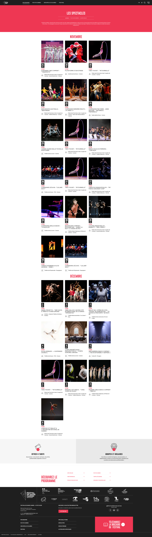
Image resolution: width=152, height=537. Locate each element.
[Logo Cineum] (54, 499)
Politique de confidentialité (17, 534)
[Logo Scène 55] (85, 499)
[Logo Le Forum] (75, 499)
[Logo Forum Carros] (65, 499)
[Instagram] (117, 510)
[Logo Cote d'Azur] (125, 491)
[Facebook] (110, 510)
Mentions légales (5, 534)
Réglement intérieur (32, 534)
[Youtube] (114, 510)
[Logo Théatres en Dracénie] (106, 499)
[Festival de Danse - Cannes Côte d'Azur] (5, 3)
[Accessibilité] (142, 2)
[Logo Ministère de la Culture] (46, 491)
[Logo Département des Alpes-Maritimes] (95, 491)
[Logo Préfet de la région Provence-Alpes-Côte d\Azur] (61, 491)
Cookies (40, 534)
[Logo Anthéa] (43, 499)
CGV (25, 534)
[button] (144, 2)
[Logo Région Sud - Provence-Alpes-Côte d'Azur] (77, 491)
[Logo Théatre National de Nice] (126, 499)
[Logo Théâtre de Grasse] (96, 499)
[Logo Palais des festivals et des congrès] (110, 491)
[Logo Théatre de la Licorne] (116, 499)
